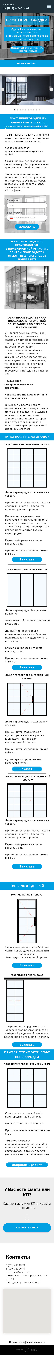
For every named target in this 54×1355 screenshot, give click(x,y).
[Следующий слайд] (51, 89)
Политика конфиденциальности (27, 1342)
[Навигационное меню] (49, 6)
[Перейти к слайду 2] (17, 109)
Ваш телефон (14, 212)
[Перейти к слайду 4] (23, 109)
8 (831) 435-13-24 (15, 1265)
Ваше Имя (12, 200)
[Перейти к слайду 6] (28, 109)
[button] (27, 559)
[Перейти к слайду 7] (31, 109)
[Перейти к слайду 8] (33, 109)
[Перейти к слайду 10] (39, 109)
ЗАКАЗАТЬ (27, 226)
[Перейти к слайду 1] (14, 109)
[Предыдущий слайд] (2, 89)
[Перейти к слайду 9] (36, 109)
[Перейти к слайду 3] (20, 109)
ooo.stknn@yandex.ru (17, 1272)
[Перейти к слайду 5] (25, 109)
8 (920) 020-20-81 (15, 1268)
